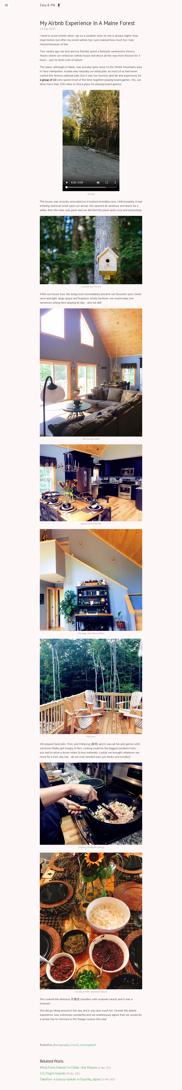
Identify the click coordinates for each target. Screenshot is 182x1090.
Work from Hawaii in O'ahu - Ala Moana (75, 1067)
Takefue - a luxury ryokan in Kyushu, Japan (77, 1079)
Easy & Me (47, 5)
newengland (88, 1045)
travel (74, 1045)
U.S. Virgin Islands (60, 1073)
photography (61, 1045)
